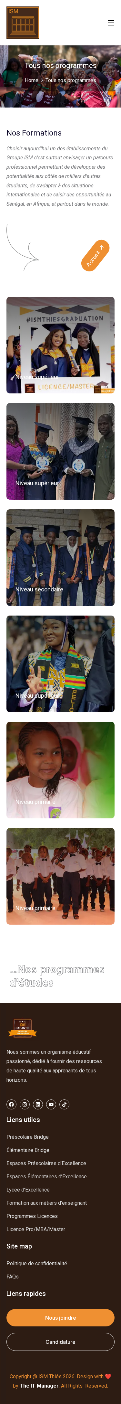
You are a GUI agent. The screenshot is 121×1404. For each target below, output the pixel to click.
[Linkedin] (38, 1104)
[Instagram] (25, 1104)
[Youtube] (51, 1104)
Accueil (93, 258)
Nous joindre (60, 1317)
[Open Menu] (111, 23)
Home (31, 80)
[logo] (22, 22)
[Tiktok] (64, 1104)
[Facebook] (11, 1104)
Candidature (60, 1342)
